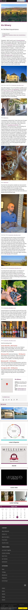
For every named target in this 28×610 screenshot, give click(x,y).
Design (3, 597)
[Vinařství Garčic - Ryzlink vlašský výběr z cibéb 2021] (7, 496)
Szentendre (9, 45)
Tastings (4, 572)
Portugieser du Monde (12, 125)
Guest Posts (4, 556)
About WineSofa (5, 531)
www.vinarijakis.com (21, 389)
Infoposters (4, 578)
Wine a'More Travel (8, 90)
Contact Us (4, 534)
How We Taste (5, 542)
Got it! (23, 608)
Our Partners (5, 559)
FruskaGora (10, 35)
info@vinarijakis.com (21, 388)
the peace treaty (9, 55)
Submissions (4, 561)
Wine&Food (4, 575)
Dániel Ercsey (7, 397)
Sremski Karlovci (22, 35)
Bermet (9, 253)
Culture (3, 588)
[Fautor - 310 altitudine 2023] (21, 496)
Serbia (14, 35)
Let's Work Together (6, 550)
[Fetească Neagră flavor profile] (14, 431)
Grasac (20, 275)
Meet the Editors (5, 537)
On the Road (5, 35)
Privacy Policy (10, 605)
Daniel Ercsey (6, 117)
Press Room (4, 540)
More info (12, 608)
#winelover (16, 89)
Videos (3, 591)
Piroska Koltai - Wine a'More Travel (17, 85)
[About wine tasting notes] (14, 477)
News (3, 569)
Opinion (3, 594)
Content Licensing (6, 553)
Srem (17, 35)
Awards (3, 599)
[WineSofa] (4, 1)
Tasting (3, 36)
